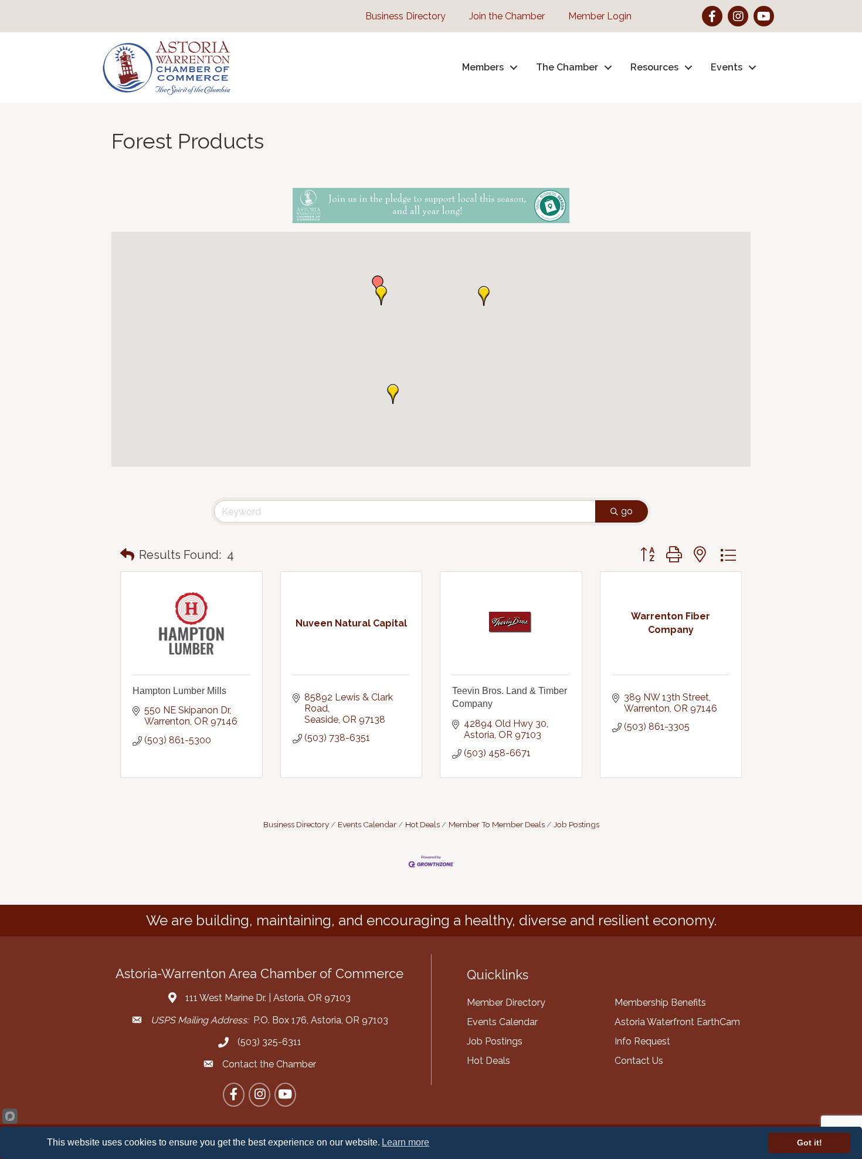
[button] (381, 295)
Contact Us (639, 1060)
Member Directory (506, 1002)
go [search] (627, 511)
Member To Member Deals (497, 824)
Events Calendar (367, 824)
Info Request (642, 1041)
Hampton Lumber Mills (179, 691)
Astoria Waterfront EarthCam (677, 1021)
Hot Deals (422, 824)
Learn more (405, 1142)
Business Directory (296, 824)
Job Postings (576, 824)
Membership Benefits (660, 1002)
